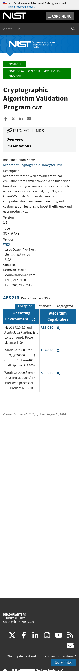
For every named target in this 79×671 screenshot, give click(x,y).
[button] (58, 328)
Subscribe (63, 662)
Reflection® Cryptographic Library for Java (33, 165)
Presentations (18, 146)
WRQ (6, 244)
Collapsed (25, 306)
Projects (14, 64)
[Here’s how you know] (39, 5)
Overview (14, 139)
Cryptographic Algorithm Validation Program (35, 73)
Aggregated (65, 306)
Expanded (44, 306)
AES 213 (11, 297)
